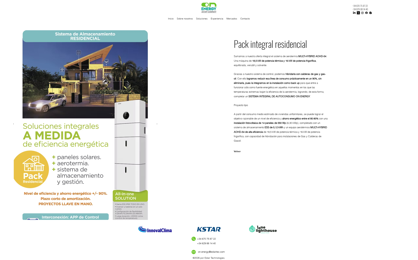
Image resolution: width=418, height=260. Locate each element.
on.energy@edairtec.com (211, 251)
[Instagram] (362, 12)
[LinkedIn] (354, 12)
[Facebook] (366, 12)
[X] (358, 12)
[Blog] (370, 12)
